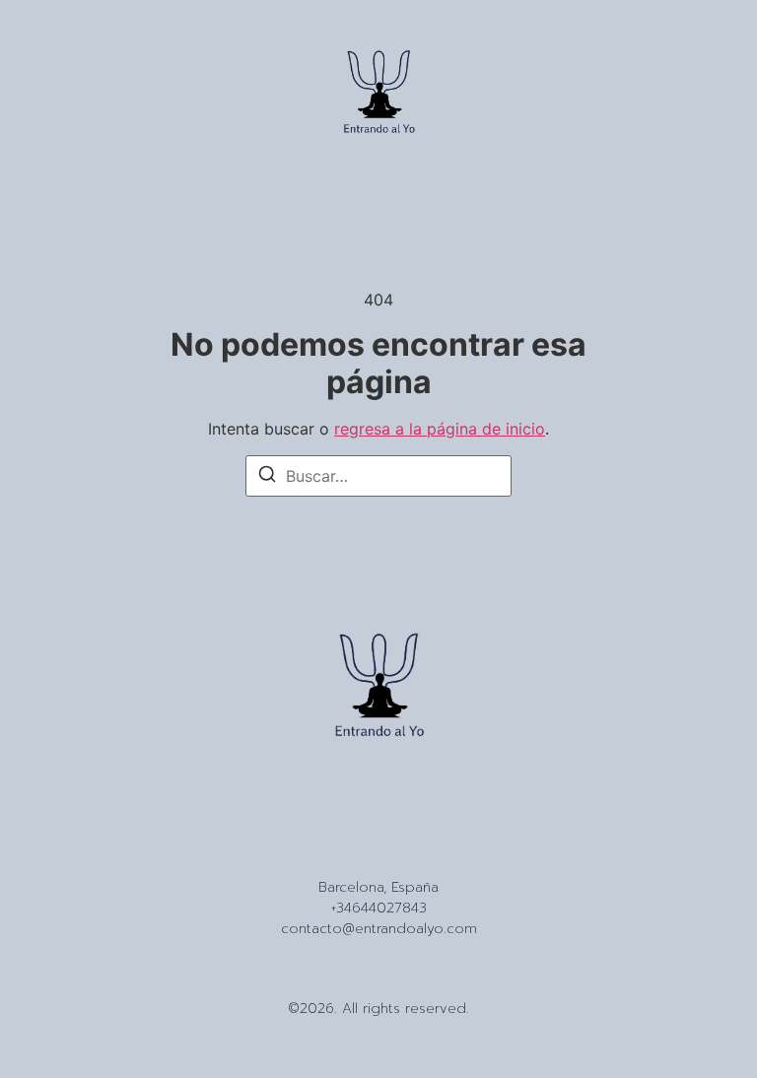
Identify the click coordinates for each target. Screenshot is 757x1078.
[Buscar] (267, 477)
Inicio (303, 811)
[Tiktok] (378, 847)
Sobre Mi (364, 811)
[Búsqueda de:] (378, 476)
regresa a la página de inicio (439, 428)
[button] (51, 95)
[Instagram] (344, 847)
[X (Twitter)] (413, 847)
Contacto (439, 811)
